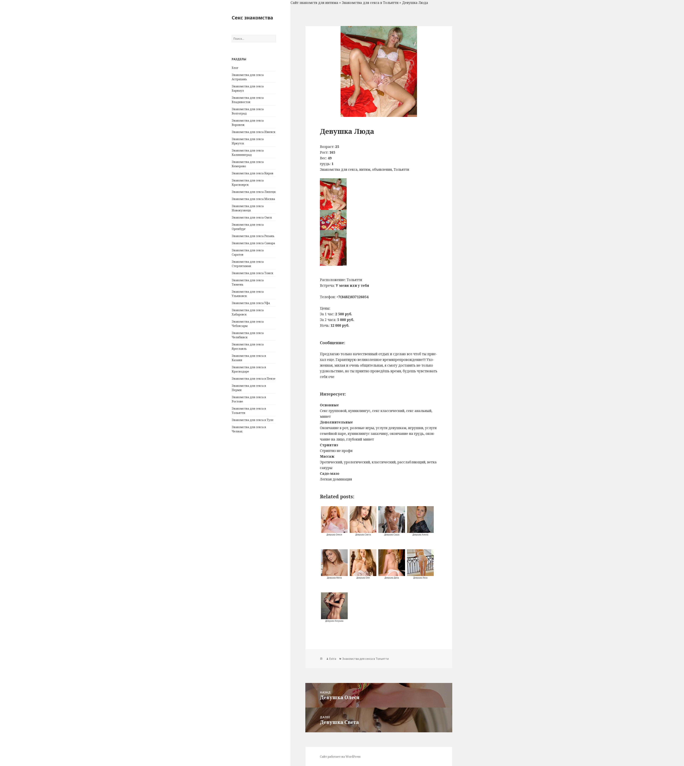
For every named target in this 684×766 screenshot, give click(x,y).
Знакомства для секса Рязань (253, 236)
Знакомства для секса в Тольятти (370, 2)
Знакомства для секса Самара (253, 243)
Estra (332, 659)
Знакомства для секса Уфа (251, 303)
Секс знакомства (252, 17)
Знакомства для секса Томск (252, 273)
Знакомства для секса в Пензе (253, 379)
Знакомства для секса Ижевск (253, 132)
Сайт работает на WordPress (340, 757)
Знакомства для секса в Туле (252, 420)
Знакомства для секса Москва (253, 199)
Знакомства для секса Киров (252, 173)
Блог (235, 68)
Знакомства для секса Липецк (254, 192)
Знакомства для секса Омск (252, 217)
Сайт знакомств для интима (314, 2)
